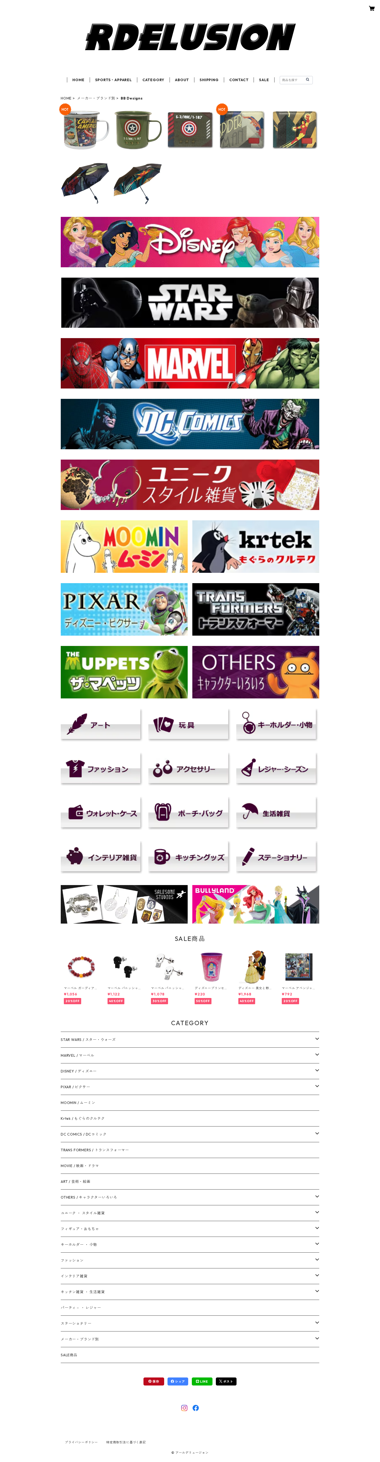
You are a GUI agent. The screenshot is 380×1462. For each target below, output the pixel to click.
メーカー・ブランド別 (96, 98)
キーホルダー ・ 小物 (79, 1244)
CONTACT (239, 80)
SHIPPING (209, 80)
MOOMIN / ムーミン (78, 1102)
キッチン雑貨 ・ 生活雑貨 (83, 1292)
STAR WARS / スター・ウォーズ (88, 1039)
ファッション (72, 1260)
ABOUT (182, 80)
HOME (78, 80)
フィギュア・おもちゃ (80, 1229)
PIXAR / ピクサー (75, 1087)
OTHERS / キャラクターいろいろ (89, 1197)
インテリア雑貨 (74, 1276)
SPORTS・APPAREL (113, 80)
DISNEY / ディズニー (79, 1071)
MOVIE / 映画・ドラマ (80, 1165)
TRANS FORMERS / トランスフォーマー (95, 1150)
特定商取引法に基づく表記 (126, 1442)
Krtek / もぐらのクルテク (83, 1118)
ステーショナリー (76, 1323)
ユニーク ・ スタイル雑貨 (83, 1213)
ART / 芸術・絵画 (75, 1181)
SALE (264, 80)
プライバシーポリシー (81, 1442)
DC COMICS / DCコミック (84, 1134)
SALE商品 (69, 1355)
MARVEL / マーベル (77, 1055)
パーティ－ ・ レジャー (81, 1307)
